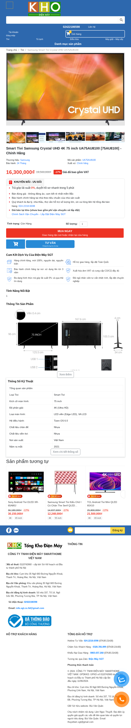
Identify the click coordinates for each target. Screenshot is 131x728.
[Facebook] (9, 530)
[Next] (123, 138)
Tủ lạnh (39, 39)
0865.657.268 (97, 653)
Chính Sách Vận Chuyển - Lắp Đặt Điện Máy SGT (39, 214)
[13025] (15, 244)
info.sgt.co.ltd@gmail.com (30, 608)
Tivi (7, 39)
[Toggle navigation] (9, 5)
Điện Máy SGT (96, 659)
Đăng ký (118, 530)
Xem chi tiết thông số (65, 451)
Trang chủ (11, 49)
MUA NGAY (65, 233)
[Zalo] (16, 530)
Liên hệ (91, 27)
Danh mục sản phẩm (67, 43)
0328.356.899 (99, 647)
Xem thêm (65, 374)
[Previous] (8, 138)
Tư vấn (50, 244)
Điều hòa (74, 39)
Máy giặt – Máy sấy (114, 39)
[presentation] (8, 494)
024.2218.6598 (27, 206)
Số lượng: (72, 223)
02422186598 (71, 26)
